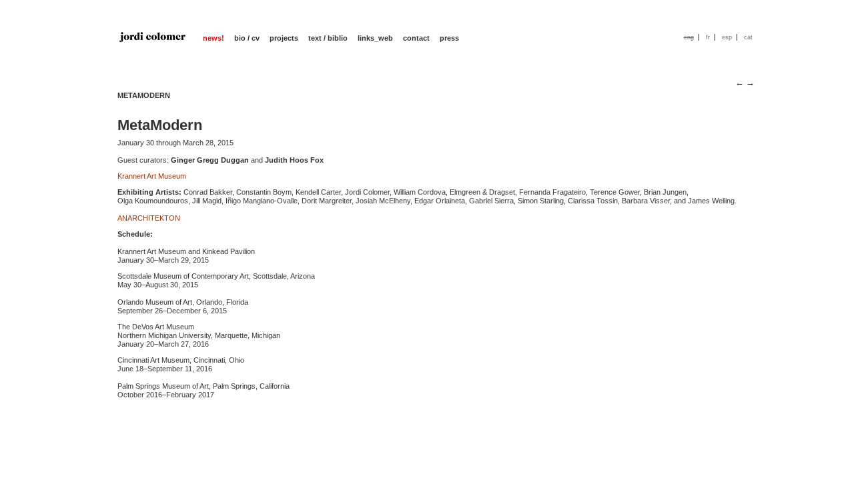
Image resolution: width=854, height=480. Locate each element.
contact (416, 38)
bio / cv (247, 38)
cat (748, 37)
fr (708, 37)
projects (284, 38)
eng (689, 37)
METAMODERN (143, 95)
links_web (375, 38)
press (449, 38)
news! (213, 38)
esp (727, 37)
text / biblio (328, 38)
